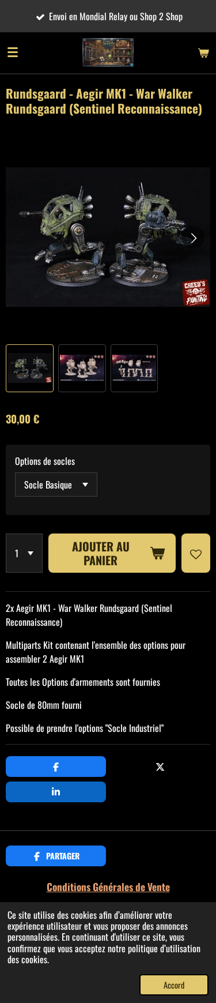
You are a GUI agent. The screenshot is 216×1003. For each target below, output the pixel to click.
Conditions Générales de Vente (108, 886)
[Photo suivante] (192, 237)
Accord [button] (174, 985)
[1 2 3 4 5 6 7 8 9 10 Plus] (24, 553)
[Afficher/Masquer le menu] (12, 52)
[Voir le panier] (203, 52)
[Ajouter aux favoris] (195, 553)
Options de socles (45, 461)
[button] (30, 368)
